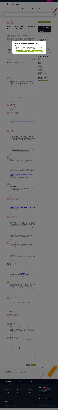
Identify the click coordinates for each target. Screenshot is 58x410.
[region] (29, 47)
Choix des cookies (19, 51)
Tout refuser (27, 51)
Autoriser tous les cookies (37, 51)
